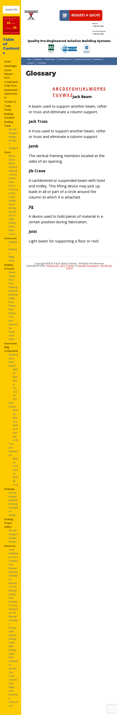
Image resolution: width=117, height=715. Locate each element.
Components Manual (13, 564)
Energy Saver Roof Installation (13, 657)
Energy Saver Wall (12, 642)
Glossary (13, 571)
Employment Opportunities (11, 93)
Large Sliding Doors (12, 200)
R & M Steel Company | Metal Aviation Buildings (31, 15)
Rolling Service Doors (12, 211)
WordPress (106, 265)
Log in (69, 268)
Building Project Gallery (8, 523)
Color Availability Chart (13, 553)
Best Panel (15, 380)
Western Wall (15, 421)
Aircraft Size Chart (13, 672)
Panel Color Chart (12, 335)
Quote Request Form (8, 74)
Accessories (10, 238)
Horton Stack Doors (12, 182)
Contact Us (10, 101)
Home (7, 61)
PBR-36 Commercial (15, 466)
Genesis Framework (88, 265)
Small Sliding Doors (12, 223)
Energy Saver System (12, 631)
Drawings (9, 489)
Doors (7, 152)
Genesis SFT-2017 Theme (60, 265)
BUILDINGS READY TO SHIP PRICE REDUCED (11, 23)
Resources (9, 545)
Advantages (10, 65)
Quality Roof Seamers (13, 598)
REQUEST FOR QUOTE (11, 32)
